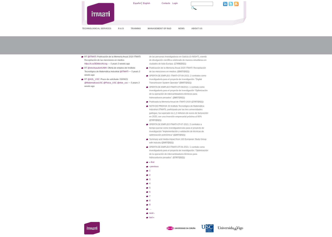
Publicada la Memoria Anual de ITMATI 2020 (170, 102)
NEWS (181, 28)
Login (175, 3)
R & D (121, 28)
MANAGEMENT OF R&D (159, 28)
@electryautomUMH (97, 68)
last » (151, 217)
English (146, 3)
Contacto (166, 3)
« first (151, 162)
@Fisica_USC (110, 83)
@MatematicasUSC (93, 83)
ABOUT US (196, 28)
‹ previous (154, 166)
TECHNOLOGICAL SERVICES (96, 28)
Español (137, 3)
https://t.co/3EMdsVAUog (95, 64)
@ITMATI (92, 56)
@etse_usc (122, 83)
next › (151, 213)
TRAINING (136, 28)
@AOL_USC (94, 79)
